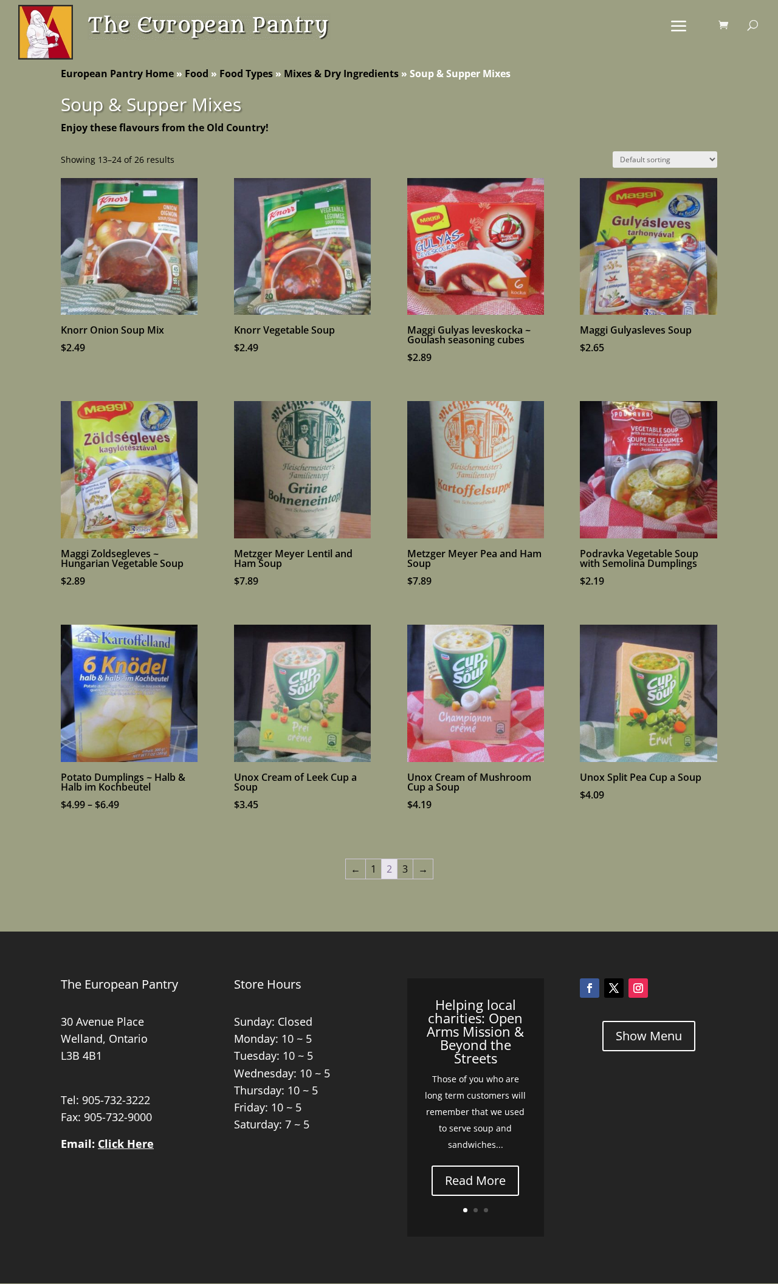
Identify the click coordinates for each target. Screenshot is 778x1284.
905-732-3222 (116, 1100)
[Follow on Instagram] (638, 988)
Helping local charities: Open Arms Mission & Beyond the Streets (475, 1031)
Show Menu (649, 1036)
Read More (475, 1180)
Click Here (126, 1143)
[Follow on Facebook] (589, 988)
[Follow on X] (614, 988)
